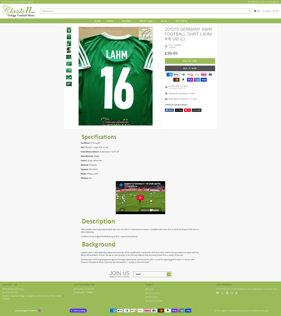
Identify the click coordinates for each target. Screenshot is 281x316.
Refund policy (151, 297)
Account (266, 11)
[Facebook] (217, 293)
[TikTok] (236, 293)
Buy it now (190, 68)
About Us (149, 289)
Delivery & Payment (154, 301)
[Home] (18, 11)
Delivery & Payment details (176, 104)
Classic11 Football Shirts (231, 310)
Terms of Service (152, 293)
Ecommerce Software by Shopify (255, 310)
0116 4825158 (274, 2)
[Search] (249, 11)
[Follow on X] (222, 293)
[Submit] (169, 274)
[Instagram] (232, 293)
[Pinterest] (227, 293)
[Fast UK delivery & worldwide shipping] (17, 2)
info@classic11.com (257, 2)
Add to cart (190, 61)
